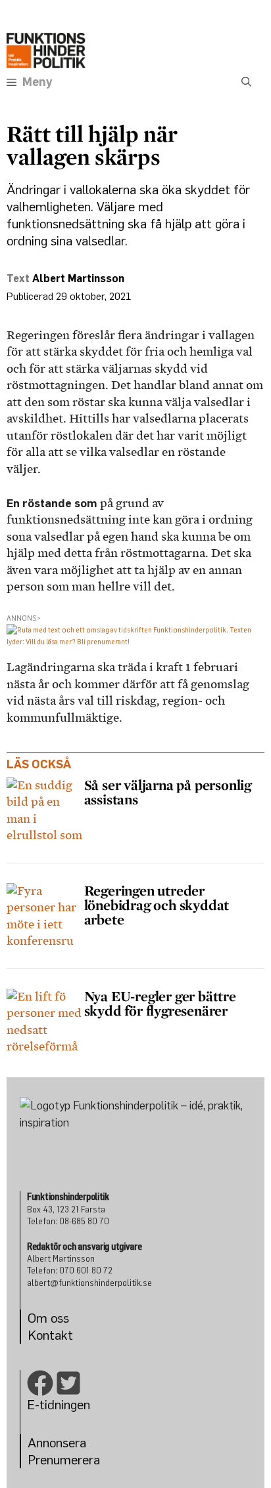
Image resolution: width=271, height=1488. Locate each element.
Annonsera (57, 1442)
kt (67, 1335)
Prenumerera (64, 1459)
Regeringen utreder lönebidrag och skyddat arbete (157, 905)
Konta (44, 1335)
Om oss (48, 1318)
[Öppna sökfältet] (246, 82)
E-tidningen (58, 1404)
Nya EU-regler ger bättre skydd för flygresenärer (160, 1003)
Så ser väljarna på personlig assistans (167, 792)
